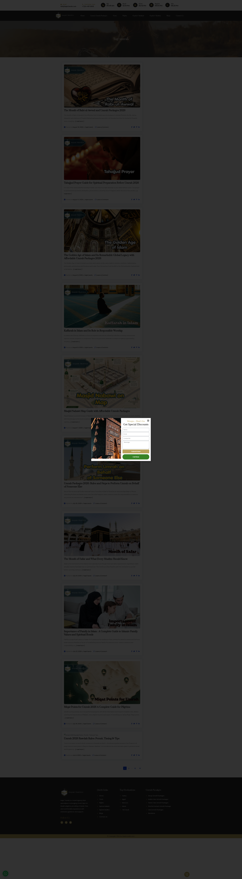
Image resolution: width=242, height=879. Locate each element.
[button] (148, 420)
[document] (121, 439)
